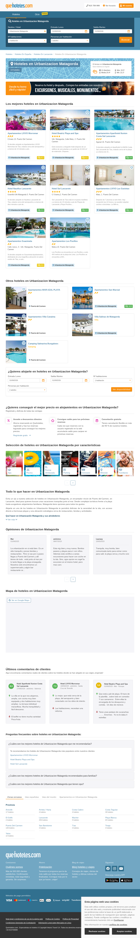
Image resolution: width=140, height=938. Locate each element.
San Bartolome (45, 825)
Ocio (37, 14)
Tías (74, 825)
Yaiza (8, 833)
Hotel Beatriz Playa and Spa (22, 759)
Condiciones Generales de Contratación (21, 923)
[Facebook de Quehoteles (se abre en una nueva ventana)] (108, 868)
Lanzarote (43, 818)
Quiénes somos (14, 867)
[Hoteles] (26, 6)
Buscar (125, 39)
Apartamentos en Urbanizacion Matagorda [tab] (78, 797)
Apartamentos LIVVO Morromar (24, 755)
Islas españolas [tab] (32, 797)
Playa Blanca (110, 818)
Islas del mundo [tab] (49, 797)
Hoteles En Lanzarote (43, 54)
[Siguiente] (73, 482)
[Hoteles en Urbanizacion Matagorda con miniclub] (106, 463)
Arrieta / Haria (45, 810)
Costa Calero (77, 810)
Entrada (57, 27)
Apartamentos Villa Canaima (41, 317)
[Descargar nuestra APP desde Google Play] (112, 880)
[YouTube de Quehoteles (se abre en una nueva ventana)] (121, 868)
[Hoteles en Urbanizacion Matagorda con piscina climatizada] (51, 463)
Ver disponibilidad (121, 389)
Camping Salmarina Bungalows (43, 343)
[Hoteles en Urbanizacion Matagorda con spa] (14, 463)
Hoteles (9, 54)
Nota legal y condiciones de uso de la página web (24, 919)
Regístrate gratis (20, 435)
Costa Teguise (111, 810)
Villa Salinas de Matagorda (107, 317)
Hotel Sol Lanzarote (18, 764)
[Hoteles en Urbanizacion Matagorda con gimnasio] (88, 463)
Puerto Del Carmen (14, 825)
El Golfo (9, 818)
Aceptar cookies (124, 931)
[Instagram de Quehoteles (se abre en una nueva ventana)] (114, 868)
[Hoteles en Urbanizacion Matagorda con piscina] (32, 463)
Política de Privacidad (71, 919)
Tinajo (107, 825)
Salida (99, 27)
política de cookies (118, 925)
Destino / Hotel (14, 27)
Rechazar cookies (97, 931)
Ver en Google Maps (20, 600)
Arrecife (9, 810)
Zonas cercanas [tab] (14, 797)
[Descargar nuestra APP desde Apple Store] (126, 880)
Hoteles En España (23, 54)
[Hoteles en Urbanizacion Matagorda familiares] (125, 463)
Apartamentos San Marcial (107, 290)
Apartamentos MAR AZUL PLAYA (44, 290)
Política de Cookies (53, 919)
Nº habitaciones (14, 37)
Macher (75, 818)
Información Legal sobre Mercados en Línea (54, 923)
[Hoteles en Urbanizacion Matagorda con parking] (69, 463)
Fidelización (45, 867)
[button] (126, 5)
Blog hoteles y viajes (83, 867)
